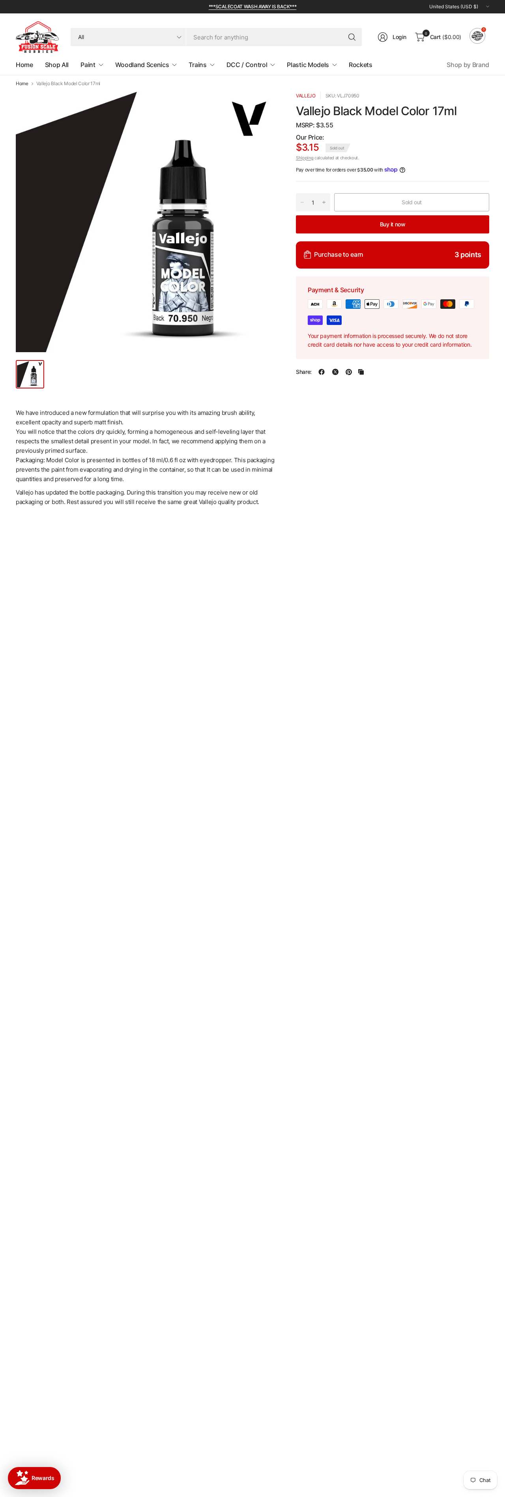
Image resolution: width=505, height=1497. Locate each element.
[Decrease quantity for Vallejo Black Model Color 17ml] (302, 202)
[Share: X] (335, 372)
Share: (304, 372)
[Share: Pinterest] (349, 372)
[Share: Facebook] (321, 372)
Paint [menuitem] (87, 65)
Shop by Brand (468, 65)
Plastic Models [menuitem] (308, 65)
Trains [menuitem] (197, 65)
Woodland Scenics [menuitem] (142, 65)
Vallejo (306, 96)
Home (22, 83)
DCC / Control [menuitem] (246, 65)
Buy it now (393, 223)
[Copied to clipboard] (361, 372)
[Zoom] (261, 107)
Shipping (304, 157)
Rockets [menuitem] (360, 65)
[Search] (352, 37)
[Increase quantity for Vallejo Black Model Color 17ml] (324, 202)
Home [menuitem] (24, 65)
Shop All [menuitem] (57, 65)
